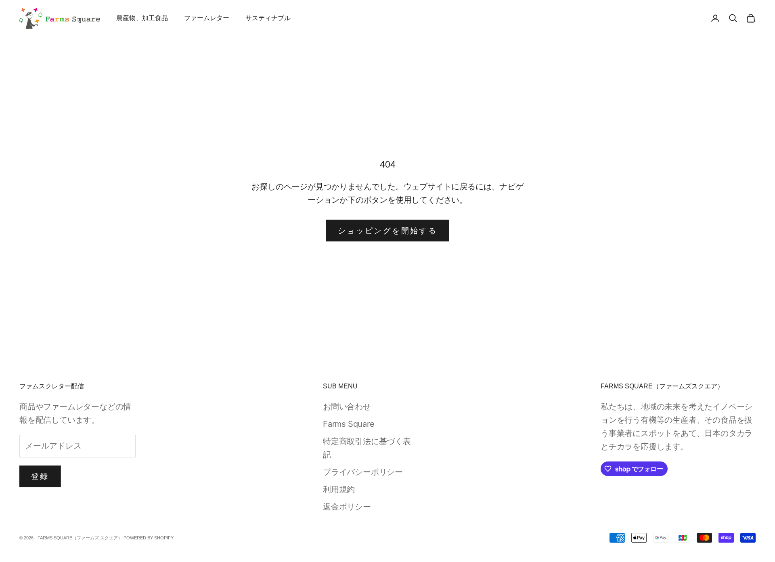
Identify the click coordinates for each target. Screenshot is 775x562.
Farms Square (349, 424)
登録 (40, 476)
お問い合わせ (347, 406)
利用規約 (339, 489)
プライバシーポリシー (363, 472)
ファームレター (206, 18)
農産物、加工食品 (142, 18)
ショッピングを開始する (388, 230)
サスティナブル (268, 18)
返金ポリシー (347, 507)
